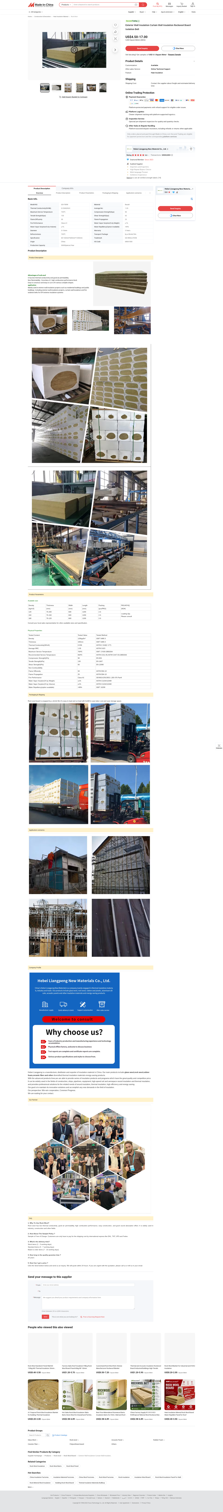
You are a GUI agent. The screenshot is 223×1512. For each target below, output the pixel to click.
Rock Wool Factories (106, 1477)
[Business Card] (192, 198)
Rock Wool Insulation (37, 1466)
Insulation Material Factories (63, 1477)
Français (81, 1498)
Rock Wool (74, 16)
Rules (194, 12)
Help (153, 12)
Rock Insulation (124, 1477)
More (30, 1487)
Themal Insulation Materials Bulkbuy (92, 1483)
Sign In (129, 177)
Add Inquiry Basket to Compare (74, 97)
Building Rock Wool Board (64, 1483)
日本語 (137, 1498)
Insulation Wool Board (142, 1477)
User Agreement (125, 1503)
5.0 (166, 192)
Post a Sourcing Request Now (92, 1317)
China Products (66, 1495)
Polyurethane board (77, 1444)
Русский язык (90, 1498)
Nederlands (116, 1498)
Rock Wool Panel (72, 1466)
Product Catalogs (60, 1435)
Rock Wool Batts (56, 1466)
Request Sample (174, 55)
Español (64, 1498)
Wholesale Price (115, 1495)
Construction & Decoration (42, 16)
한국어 (130, 1498)
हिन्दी (142, 1498)
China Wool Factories (86, 1477)
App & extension (167, 12)
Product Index (151, 1495)
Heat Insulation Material (60, 16)
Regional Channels (139, 1495)
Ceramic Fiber (33, 1444)
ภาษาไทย (149, 1498)
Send (45, 1317)
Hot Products (54, 1495)
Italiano (100, 1498)
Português (73, 1498)
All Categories (36, 12)
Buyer (142, 12)
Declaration (135, 1503)
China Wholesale (102, 1495)
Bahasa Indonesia (176, 1498)
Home (30, 16)
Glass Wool (32, 1440)
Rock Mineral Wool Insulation (40, 1483)
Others (114, 1444)
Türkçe (157, 1498)
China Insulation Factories (39, 1477)
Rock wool (73, 1440)
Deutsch (107, 1498)
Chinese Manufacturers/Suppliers (83, 1495)
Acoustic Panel (117, 1440)
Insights (170, 1495)
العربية (124, 1498)
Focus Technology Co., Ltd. (96, 1503)
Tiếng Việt (164, 1498)
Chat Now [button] (180, 48)
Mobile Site (161, 1495)
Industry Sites (126, 1495)
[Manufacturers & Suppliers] (40, 4)
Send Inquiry (142, 48)
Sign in (192, 6)
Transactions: (162, 155)
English (57, 1498)
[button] (145, 193)
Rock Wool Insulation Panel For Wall (168, 1477)
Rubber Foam (158, 1440)
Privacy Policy (146, 1503)
